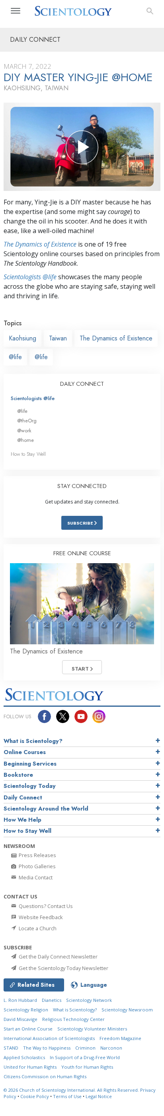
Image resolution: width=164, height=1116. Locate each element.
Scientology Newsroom (127, 1010)
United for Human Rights (30, 1067)
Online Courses (25, 752)
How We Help (22, 820)
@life (15, 357)
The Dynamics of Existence (40, 244)
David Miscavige (20, 1019)
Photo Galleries (37, 866)
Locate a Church (37, 928)
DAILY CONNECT (82, 384)
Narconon (111, 1048)
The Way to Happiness (46, 1048)
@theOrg (27, 420)
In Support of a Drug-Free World (85, 1057)
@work (24, 430)
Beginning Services (30, 764)
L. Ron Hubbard (20, 1000)
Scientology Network (89, 1000)
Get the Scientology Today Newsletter (63, 968)
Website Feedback (40, 917)
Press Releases (37, 855)
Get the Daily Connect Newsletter (58, 956)
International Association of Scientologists (49, 1038)
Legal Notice (99, 1096)
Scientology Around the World (46, 809)
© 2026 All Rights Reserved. (72, 1090)
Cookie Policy (34, 1096)
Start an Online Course (28, 1029)
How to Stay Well (28, 454)
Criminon (85, 1048)
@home (25, 440)
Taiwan (58, 338)
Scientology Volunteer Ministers (92, 1029)
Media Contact (35, 877)
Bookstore (18, 775)
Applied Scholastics (24, 1057)
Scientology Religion (26, 1010)
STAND (11, 1048)
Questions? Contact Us (45, 906)
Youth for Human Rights (87, 1067)
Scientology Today (30, 786)
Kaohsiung (22, 338)
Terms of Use (67, 1096)
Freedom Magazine (120, 1038)
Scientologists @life (33, 398)
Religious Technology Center (73, 1019)
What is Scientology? (33, 741)
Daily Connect (23, 797)
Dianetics (51, 1000)
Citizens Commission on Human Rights (45, 1076)
